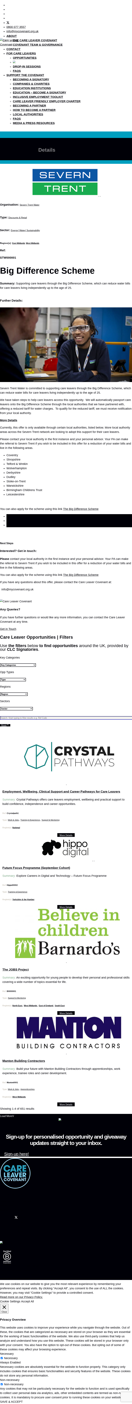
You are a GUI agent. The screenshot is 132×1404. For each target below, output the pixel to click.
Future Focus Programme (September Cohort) (36, 868)
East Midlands (18, 243)
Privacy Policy (38, 1270)
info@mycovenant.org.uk (22, 31)
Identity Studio (23, 1279)
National (16, 828)
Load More (6, 1116)
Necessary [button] (7, 1353)
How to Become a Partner (34, 110)
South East (60, 1006)
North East (17, 1006)
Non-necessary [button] (9, 1380)
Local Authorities (28, 114)
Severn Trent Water (29, 205)
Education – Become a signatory (39, 92)
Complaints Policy (53, 1270)
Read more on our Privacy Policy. (21, 1297)
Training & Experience (30, 820)
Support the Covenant (25, 75)
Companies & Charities (31, 83)
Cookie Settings (10, 1301)
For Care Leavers (21, 53)
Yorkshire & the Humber (23, 899)
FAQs (17, 71)
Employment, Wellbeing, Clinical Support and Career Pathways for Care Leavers (61, 791)
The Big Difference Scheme (81, 509)
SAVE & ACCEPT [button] (11, 1401)
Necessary (11, 1358)
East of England (46, 1006)
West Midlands (32, 243)
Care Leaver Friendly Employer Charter (46, 101)
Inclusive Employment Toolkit (38, 97)
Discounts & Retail (17, 217)
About (11, 36)
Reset (3, 725)
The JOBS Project (15, 969)
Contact (13, 49)
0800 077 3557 (16, 27)
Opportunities (25, 57)
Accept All (27, 1301)
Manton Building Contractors (23, 1061)
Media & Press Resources (34, 123)
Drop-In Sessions (27, 66)
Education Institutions (32, 88)
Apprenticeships (27, 1089)
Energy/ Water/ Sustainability (25, 230)
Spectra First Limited (9, 1274)
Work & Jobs (13, 820)
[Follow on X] (7, 22)
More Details (66, 835)
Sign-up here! (16, 1154)
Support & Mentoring (51, 820)
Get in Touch (8, 629)
